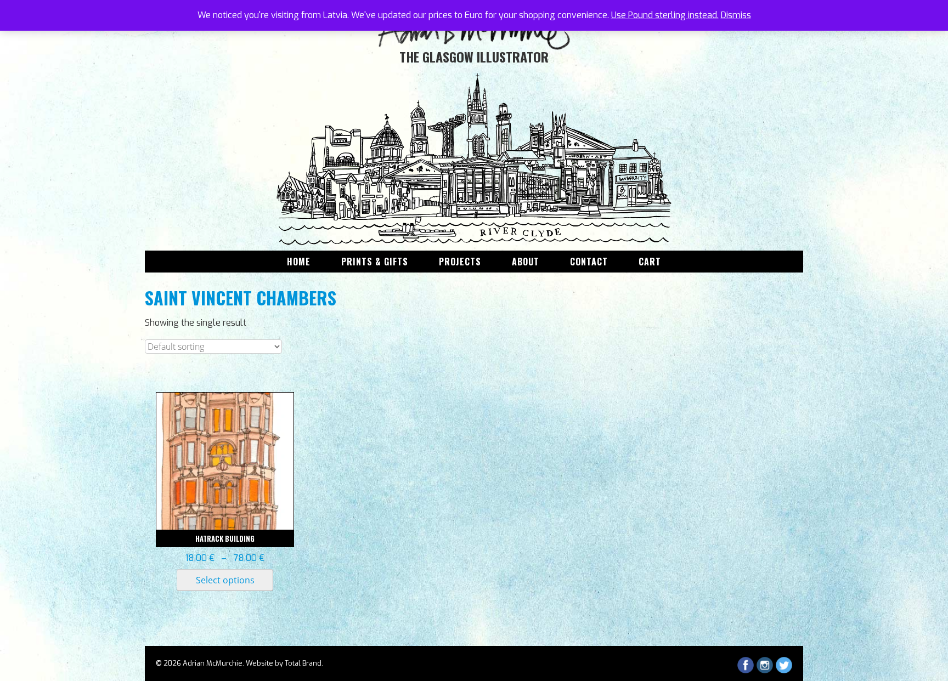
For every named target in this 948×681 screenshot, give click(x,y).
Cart (650, 261)
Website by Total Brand (283, 663)
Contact (589, 261)
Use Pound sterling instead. (665, 15)
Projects (460, 261)
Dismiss (736, 15)
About (525, 261)
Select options (225, 580)
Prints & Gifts (374, 261)
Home (299, 261)
